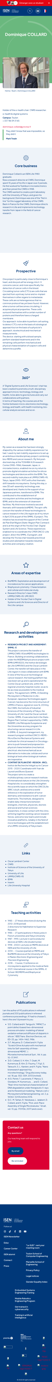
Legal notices (32, 1276)
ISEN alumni (9, 1254)
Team (14, 91)
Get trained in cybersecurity (22, 1308)
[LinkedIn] (20, 1231)
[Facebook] (15, 1231)
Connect (8, 1260)
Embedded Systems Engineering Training (25, 1291)
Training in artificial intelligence (24, 1316)
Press (6, 1266)
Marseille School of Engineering (35, 1263)
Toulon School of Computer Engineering (37, 1254)
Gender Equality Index (36, 1281)
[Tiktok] (10, 1231)
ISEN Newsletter (12, 1236)
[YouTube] (25, 1231)
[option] (45, 10)
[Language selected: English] (45, 11)
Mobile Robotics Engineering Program (25, 1299)
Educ (6, 1242)
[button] (30, 11)
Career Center (11, 1248)
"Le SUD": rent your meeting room (35, 1246)
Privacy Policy (33, 1270)
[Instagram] (5, 1231)
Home (7, 91)
